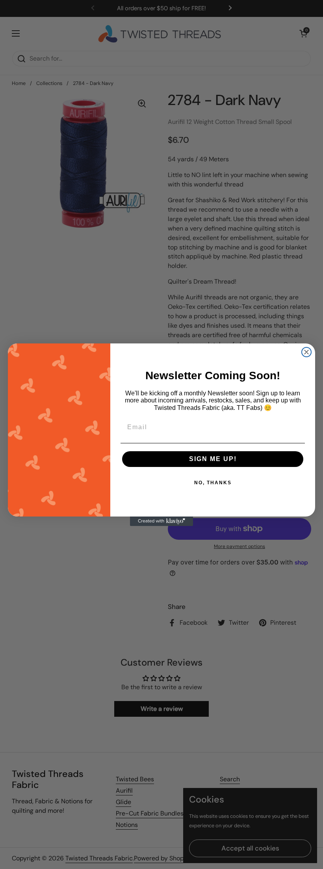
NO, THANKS (213, 482)
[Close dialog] (306, 352)
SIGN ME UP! (213, 459)
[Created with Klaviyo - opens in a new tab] (161, 521)
